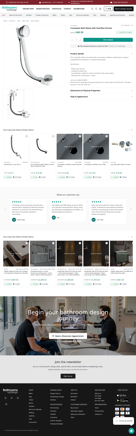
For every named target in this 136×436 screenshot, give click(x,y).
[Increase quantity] (80, 40)
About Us (98, 393)
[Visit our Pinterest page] (6, 404)
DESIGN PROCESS (43, 9)
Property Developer (56, 424)
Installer (53, 414)
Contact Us (98, 414)
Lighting (31, 416)
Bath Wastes (35, 21)
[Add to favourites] (132, 25)
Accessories (33, 422)
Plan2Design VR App (57, 397)
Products (12, 21)
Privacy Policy (99, 411)
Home (5, 21)
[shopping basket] (100, 9)
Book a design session (123, 9)
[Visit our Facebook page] (11, 398)
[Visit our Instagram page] (5, 398)
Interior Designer (56, 421)
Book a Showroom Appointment (69, 336)
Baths (31, 393)
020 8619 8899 (75, 341)
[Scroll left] (128, 130)
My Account (74, 408)
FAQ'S (97, 408)
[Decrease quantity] (72, 40)
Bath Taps (25, 21)
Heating (31, 413)
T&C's (72, 417)
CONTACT (67, 9)
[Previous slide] (5, 209)
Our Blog (98, 398)
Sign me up (68, 376)
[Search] (92, 9)
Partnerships (54, 408)
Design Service (55, 393)
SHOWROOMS (78, 9)
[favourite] (96, 9)
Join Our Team (99, 401)
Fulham (73, 400)
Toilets (31, 400)
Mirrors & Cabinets (35, 409)
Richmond (74, 393)
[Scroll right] (131, 130)
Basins (31, 403)
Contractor (53, 417)
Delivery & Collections (78, 414)
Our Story (98, 396)
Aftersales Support (77, 411)
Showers (32, 406)
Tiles (30, 419)
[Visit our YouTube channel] (18, 398)
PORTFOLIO (56, 9)
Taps (18, 21)
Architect (53, 411)
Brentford (74, 397)
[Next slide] (131, 209)
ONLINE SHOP (28, 9)
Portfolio (53, 400)
